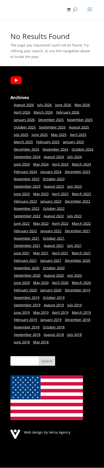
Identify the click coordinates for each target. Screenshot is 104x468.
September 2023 (27, 186)
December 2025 (51, 119)
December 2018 (77, 319)
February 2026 (67, 112)
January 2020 (50, 290)
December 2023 (77, 171)
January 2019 (50, 319)
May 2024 (41, 164)
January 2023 (50, 201)
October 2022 (54, 208)
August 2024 (54, 156)
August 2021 (54, 245)
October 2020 (54, 268)
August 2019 (54, 305)
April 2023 (60, 194)
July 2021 (74, 245)
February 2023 (25, 201)
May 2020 (41, 282)
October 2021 (54, 238)
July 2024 (74, 156)
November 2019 (26, 297)
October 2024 (82, 149)
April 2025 (78, 134)
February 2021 (25, 260)
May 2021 (41, 253)
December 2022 (77, 201)
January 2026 (24, 119)
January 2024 (50, 171)
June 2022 (22, 223)
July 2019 (74, 305)
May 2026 (82, 105)
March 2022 (81, 223)
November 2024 (55, 149)
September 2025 (52, 127)
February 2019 (25, 319)
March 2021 (81, 253)
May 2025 (59, 134)
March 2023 (81, 194)
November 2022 (26, 208)
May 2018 (41, 342)
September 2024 (27, 156)
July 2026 (44, 105)
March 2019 (81, 312)
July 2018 (74, 334)
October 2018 (54, 327)
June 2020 (22, 282)
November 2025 (80, 119)
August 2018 (54, 334)
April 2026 (22, 112)
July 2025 (21, 134)
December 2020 (77, 260)
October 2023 (54, 179)
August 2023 (54, 186)
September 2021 (27, 245)
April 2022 (60, 223)
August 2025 (79, 127)
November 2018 (26, 327)
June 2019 (22, 312)
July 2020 (74, 275)
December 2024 (26, 149)
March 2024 (81, 164)
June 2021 (22, 253)
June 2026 (63, 105)
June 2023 (22, 194)
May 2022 (41, 223)
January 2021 (50, 260)
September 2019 (27, 305)
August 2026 (24, 105)
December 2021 (77, 231)
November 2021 (26, 238)
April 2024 (60, 164)
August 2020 (54, 275)
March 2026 (43, 112)
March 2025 (23, 142)
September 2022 (27, 216)
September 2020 (27, 275)
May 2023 (41, 194)
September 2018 (27, 334)
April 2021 (60, 253)
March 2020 (81, 282)
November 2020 (26, 268)
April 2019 (60, 312)
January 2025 (73, 142)
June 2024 (22, 164)
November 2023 (26, 179)
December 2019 (77, 290)
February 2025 (47, 142)
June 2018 (22, 342)
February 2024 (25, 171)
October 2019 (54, 297)
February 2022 (25, 231)
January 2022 (50, 231)
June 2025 (40, 134)
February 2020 (25, 290)
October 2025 (25, 127)
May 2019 (41, 312)
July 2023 (74, 186)
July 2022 (74, 216)
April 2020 (60, 282)
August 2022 (54, 216)
